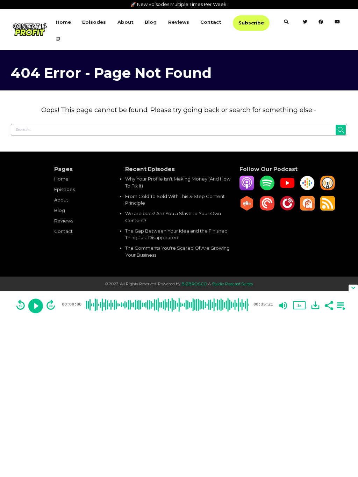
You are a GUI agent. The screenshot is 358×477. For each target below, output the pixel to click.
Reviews (178, 22)
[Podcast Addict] (307, 209)
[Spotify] (267, 188)
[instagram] (58, 39)
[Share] (328, 305)
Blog (151, 22)
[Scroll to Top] (344, 413)
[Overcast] (327, 188)
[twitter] (305, 23)
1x (299, 305)
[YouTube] (287, 188)
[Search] (286, 23)
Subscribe (251, 22)
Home (63, 22)
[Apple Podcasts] (246, 188)
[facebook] (321, 23)
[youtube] (337, 23)
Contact (210, 22)
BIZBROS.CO (194, 283)
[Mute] (283, 305)
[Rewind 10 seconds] (20, 305)
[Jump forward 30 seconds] (50, 305)
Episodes (94, 22)
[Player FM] (287, 209)
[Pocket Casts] (267, 209)
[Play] (35, 306)
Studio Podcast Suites (232, 283)
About (125, 22)
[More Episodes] (340, 305)
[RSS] (327, 209)
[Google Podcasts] (307, 188)
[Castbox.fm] (246, 209)
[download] (315, 305)
